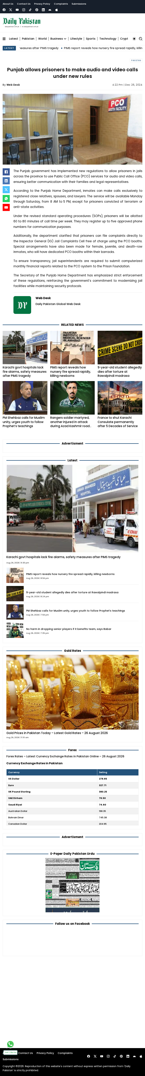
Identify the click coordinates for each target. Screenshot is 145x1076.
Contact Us (23, 4)
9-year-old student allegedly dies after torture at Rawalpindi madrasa (120, 371)
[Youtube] (17, 9)
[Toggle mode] (134, 39)
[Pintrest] (36, 9)
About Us (8, 4)
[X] (6, 189)
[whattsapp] (10, 1044)
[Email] (6, 207)
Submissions (79, 4)
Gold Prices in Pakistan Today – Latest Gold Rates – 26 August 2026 (57, 733)
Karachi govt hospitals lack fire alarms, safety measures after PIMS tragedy (25, 371)
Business (56, 39)
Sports (90, 39)
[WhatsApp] (6, 198)
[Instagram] (23, 9)
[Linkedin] (43, 9)
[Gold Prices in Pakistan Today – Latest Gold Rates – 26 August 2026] (72, 692)
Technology (107, 39)
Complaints (61, 4)
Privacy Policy (42, 4)
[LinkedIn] (6, 180)
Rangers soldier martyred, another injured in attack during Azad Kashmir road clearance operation (70, 424)
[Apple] (56, 9)
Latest (13, 39)
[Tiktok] (30, 9)
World (42, 39)
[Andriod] (49, 9)
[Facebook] (4, 9)
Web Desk (13, 85)
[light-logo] (22, 23)
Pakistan (28, 39)
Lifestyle (76, 39)
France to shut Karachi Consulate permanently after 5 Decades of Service (118, 422)
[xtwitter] (10, 9)
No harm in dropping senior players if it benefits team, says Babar (68, 629)
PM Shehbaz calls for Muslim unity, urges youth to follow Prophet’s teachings (24, 422)
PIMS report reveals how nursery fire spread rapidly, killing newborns (81, 48)
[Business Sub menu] (65, 38)
